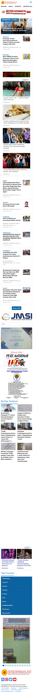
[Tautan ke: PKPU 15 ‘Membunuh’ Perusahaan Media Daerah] (26, 218)
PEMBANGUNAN (7, 605)
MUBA (5, 181)
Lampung (6, 217)
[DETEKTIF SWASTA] (9, 2)
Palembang (6, 233)
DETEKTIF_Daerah (14, 223)
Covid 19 (5, 582)
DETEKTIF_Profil (13, 47)
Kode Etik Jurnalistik (16, 690)
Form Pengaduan (23, 688)
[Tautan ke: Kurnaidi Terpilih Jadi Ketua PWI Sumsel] (26, 204)
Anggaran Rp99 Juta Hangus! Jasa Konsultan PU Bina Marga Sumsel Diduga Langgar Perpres (24, 417)
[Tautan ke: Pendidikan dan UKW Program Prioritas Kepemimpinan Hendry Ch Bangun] (26, 252)
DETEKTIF (5, 47)
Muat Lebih (16, 308)
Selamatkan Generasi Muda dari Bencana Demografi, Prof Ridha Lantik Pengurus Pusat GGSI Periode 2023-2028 (12, 293)
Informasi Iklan (5, 690)
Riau (3, 598)
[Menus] (31, 2)
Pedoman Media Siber (7, 691)
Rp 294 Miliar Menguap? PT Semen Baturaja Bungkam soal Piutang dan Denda (8, 417)
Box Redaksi (5, 688)
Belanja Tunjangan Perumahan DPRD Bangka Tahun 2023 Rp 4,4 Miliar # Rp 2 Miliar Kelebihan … (7, 455)
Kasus (4, 601)
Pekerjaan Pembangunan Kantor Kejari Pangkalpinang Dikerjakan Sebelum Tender (24, 435)
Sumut (5, 288)
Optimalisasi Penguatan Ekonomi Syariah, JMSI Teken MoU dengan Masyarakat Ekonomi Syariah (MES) (11, 274)
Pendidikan (6, 251)
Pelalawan (5, 609)
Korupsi (4, 590)
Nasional (6, 37)
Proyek (4, 594)
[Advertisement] (16, 527)
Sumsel (5, 202)
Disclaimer (14, 688)
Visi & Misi (18, 691)
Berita (5, 261)
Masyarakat (6, 613)
